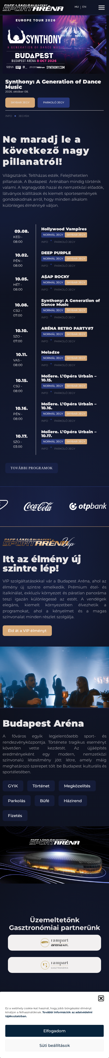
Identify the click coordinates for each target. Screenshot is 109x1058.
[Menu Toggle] (101, 7)
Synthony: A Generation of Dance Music (53, 84)
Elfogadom (54, 1030)
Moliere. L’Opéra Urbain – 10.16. (69, 405)
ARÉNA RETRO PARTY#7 (67, 328)
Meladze (50, 352)
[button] (101, 998)
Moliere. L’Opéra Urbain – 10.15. (69, 378)
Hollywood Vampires (64, 228)
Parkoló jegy (64, 242)
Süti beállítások (54, 1045)
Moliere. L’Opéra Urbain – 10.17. (69, 433)
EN (84, 7)
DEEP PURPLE (56, 252)
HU (77, 7)
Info (8, 116)
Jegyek (24, 116)
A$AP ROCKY (55, 276)
